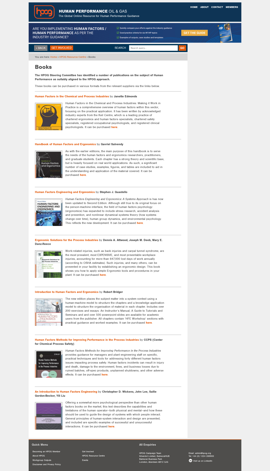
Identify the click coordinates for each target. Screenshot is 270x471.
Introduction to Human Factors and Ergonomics (66, 292)
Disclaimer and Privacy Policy (47, 464)
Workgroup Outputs (42, 460)
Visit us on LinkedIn (202, 460)
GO (182, 48)
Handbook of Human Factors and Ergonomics (65, 144)
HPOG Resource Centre (72, 57)
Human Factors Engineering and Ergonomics (65, 192)
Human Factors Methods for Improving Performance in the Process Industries (87, 340)
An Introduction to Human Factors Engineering (66, 392)
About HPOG (39, 455)
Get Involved (88, 451)
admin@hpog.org (203, 453)
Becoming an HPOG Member (46, 451)
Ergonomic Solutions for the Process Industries (66, 240)
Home (194, 7)
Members (232, 7)
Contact (217, 7)
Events (85, 460)
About (204, 7)
